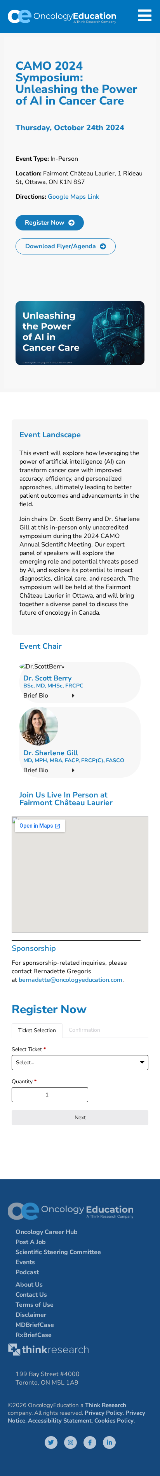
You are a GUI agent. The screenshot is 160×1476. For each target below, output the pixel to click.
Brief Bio (35, 695)
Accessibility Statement (60, 1420)
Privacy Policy (104, 1413)
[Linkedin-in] (109, 1442)
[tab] (37, 1030)
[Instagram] (70, 1442)
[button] (80, 695)
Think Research (105, 1405)
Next (80, 1117)
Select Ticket (29, 1049)
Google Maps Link (73, 196)
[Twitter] (51, 1442)
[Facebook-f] (89, 1442)
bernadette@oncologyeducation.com (70, 980)
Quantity (24, 1081)
